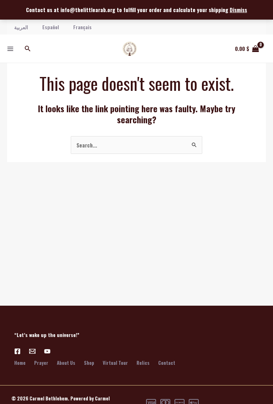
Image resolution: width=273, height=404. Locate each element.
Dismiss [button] (238, 10)
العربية (21, 27)
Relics (143, 362)
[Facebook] (17, 351)
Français (82, 27)
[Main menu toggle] (10, 48)
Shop (89, 362)
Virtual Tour (115, 362)
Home (20, 362)
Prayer (41, 362)
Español (50, 27)
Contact (166, 362)
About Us (66, 362)
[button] (28, 48)
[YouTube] (47, 351)
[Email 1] (32, 351)
